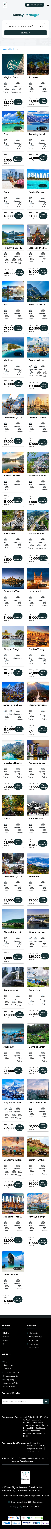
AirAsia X (21, 1461)
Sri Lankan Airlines (26, 1458)
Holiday (6, 1340)
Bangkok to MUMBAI (35, 1448)
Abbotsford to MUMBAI (36, 1446)
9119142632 (36, 1507)
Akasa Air (30, 1461)
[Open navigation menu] (48, 4)
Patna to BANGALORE (33, 1425)
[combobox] (25, 26)
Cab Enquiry (34, 1340)
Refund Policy (9, 1387)
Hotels (5, 1337)
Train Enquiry (34, 1344)
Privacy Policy (8, 1379)
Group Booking (35, 1337)
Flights (6, 1333)
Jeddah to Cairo (33, 1443)
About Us (7, 1369)
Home (4, 49)
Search (25, 32)
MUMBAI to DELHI (31, 1417)
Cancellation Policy (11, 1383)
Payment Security (10, 1376)
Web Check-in (35, 1347)
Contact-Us (8, 1365)
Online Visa (33, 1333)
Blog (5, 1361)
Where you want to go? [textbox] (21, 26)
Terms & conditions (11, 1372)
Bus (4, 1344)
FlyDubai (14, 1458)
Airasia (13, 1461)
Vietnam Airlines (41, 1458)
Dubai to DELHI (38, 1423)
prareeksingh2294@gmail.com (30, 1502)
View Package (18, 102)
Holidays (12, 49)
